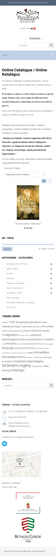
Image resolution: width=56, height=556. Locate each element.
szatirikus (29, 357)
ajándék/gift (26, 322)
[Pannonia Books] (28, 16)
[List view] (49, 181)
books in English (12, 269)
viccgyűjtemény (37, 366)
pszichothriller (6, 353)
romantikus (41, 352)
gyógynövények (18, 331)
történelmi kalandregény (29, 361)
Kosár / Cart (25, 28)
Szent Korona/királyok (42, 357)
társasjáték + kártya (14, 293)
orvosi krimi (27, 348)
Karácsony (24, 339)
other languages (12, 298)
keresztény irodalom (42, 339)
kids (3, 344)
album (37, 322)
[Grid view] (43, 181)
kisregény (11, 343)
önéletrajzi (17, 370)
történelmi (7, 361)
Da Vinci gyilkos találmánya (28, 223)
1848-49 (5, 322)
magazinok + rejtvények (15, 283)
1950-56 (13, 322)
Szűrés (7, 249)
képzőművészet (36, 344)
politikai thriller (44, 348)
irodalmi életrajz (25, 335)
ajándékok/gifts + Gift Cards (17, 264)
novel (17, 348)
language (8, 348)
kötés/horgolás (48, 344)
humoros (37, 330)
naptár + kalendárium (14, 288)
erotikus (37, 326)
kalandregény (10, 339)
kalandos (36, 335)
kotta (18, 344)
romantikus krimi (13, 357)
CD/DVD (9, 274)
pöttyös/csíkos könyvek (19, 353)
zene (46, 365)
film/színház (48, 326)
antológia (15, 326)
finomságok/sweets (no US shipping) (20, 302)
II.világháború (10, 335)
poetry (36, 348)
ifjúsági (45, 330)
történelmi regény (16, 365)
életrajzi (6, 370)
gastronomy (7, 331)
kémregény (25, 344)
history (27, 330)
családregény (27, 326)
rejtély (30, 352)
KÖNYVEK (10, 278)
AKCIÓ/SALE (11, 307)
